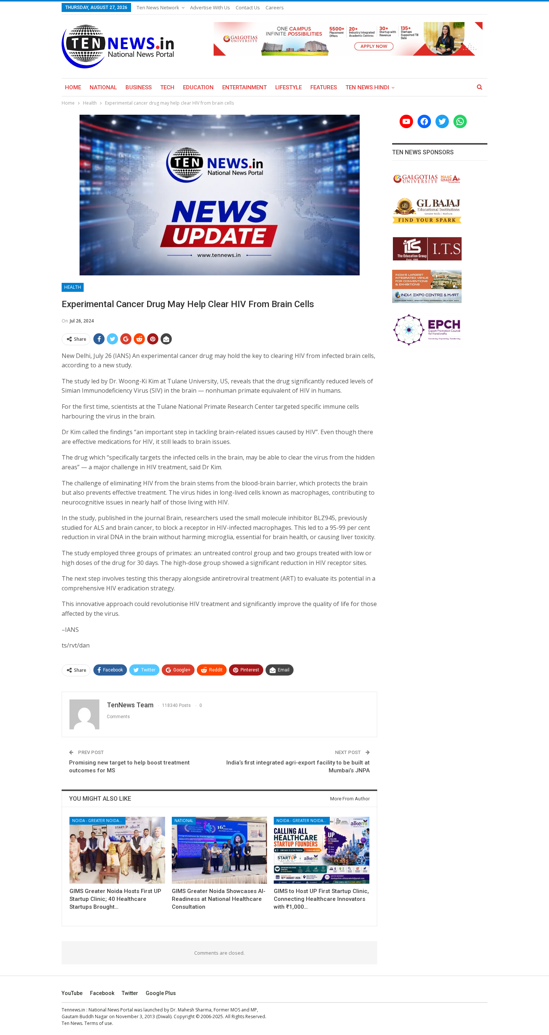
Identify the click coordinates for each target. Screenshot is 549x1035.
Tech (167, 87)
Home (73, 87)
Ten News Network (158, 7)
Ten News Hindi (367, 87)
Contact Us (248, 7)
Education (198, 87)
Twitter (130, 993)
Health (72, 287)
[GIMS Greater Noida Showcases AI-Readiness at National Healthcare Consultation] (219, 850)
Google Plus (161, 993)
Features (323, 87)
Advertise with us (210, 7)
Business (138, 87)
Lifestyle (288, 87)
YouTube (72, 993)
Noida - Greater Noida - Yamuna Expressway (98, 820)
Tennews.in (73, 1010)
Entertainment (244, 87)
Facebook (102, 993)
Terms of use (98, 1023)
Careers (275, 7)
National (103, 87)
